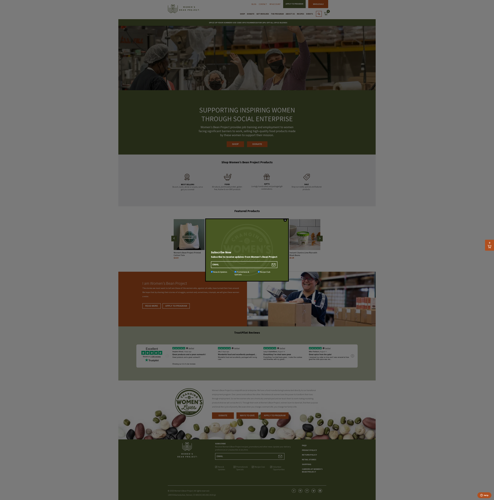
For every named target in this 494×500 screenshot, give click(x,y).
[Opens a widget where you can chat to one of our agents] (484, 495)
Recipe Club (265, 272)
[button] (489, 245)
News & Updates (220, 272)
